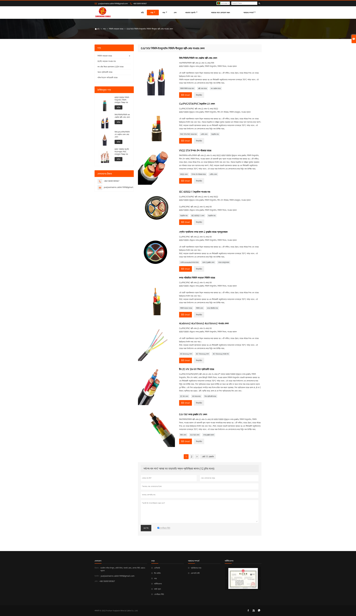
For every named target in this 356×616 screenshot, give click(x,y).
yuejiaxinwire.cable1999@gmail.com (113, 3)
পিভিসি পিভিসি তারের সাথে (187, 88)
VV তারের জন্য (196, 396)
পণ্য (151, 12)
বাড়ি (142, 12)
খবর (163, 12)
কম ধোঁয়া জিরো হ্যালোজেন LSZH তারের (110, 66)
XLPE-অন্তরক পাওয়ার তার (106, 61)
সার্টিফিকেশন (158, 583)
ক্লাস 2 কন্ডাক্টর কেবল (208, 262)
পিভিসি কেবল (199, 308)
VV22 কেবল (184, 174)
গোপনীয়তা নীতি (159, 594)
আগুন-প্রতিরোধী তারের (104, 72)
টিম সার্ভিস (157, 573)
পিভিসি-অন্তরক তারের (116, 28)
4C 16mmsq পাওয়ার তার (221, 354)
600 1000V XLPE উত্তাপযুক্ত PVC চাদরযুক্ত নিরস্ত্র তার (122, 151)
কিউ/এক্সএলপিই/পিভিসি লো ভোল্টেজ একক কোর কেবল (122, 134)
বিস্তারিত (199, 95)
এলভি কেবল (204, 134)
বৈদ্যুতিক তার (215, 134)
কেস (175, 12)
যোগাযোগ (98, 560)
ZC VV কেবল (184, 396)
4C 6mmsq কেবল (186, 354)
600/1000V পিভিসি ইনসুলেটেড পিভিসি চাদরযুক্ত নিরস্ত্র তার (122, 100)
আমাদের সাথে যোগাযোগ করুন (220, 12)
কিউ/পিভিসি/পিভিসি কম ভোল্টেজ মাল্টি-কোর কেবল (122, 115)
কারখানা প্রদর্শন (190, 12)
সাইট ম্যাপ (157, 589)
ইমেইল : (97, 576)
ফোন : (97, 581)
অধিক (118, 107)
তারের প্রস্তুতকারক (223, 262)
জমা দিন (146, 528)
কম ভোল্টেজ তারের (216, 88)
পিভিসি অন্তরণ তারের (186, 308)
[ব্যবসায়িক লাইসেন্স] (243, 578)
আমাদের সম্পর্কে (248, 12)
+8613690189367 (140, 3)
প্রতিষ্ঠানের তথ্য (196, 567)
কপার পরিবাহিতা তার (212, 308)
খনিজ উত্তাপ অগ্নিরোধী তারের (107, 77)
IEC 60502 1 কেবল (197, 215)
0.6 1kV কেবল (194, 435)
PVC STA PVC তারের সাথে (188, 134)
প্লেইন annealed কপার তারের (189, 262)
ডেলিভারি (157, 567)
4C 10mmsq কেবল (202, 354)
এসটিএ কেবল (213, 174)
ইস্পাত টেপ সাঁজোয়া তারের (199, 174)
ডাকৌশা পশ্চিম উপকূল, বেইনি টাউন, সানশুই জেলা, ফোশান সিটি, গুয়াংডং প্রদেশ (122, 569)
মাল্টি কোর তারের (202, 88)
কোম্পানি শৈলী (195, 573)
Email (185, 94)
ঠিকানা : (97, 567)
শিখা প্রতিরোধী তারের (210, 396)
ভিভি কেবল (183, 435)
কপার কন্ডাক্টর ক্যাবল (208, 435)
